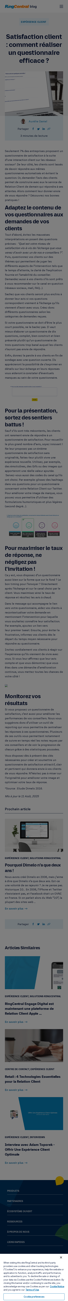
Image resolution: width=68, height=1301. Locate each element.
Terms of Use (32, 1289)
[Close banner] (61, 1257)
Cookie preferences (34, 1296)
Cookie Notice (57, 1286)
